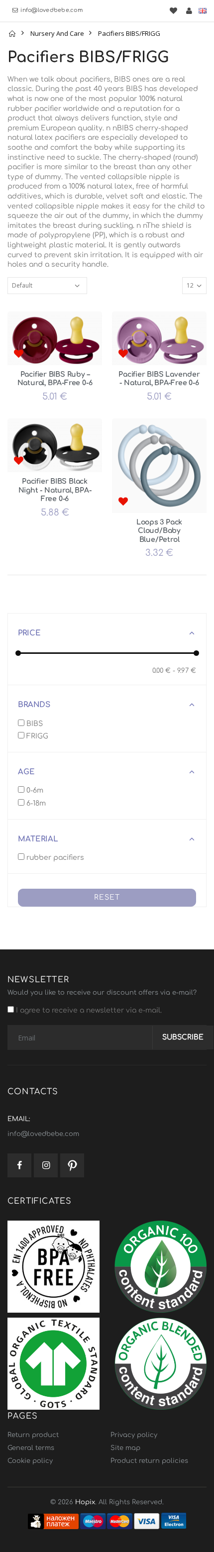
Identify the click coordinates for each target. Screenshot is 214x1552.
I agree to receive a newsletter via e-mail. (88, 1010)
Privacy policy (133, 1435)
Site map (125, 1448)
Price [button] (29, 633)
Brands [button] (34, 705)
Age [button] (26, 772)
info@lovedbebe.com (51, 10)
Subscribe (183, 1037)
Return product (33, 1435)
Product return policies (149, 1460)
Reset (107, 897)
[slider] (18, 653)
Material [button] (38, 839)
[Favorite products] (173, 10)
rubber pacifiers (54, 857)
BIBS (33, 723)
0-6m (33, 790)
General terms (30, 1448)
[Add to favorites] (18, 354)
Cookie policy (30, 1460)
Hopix (85, 1502)
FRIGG (36, 736)
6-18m (35, 803)
